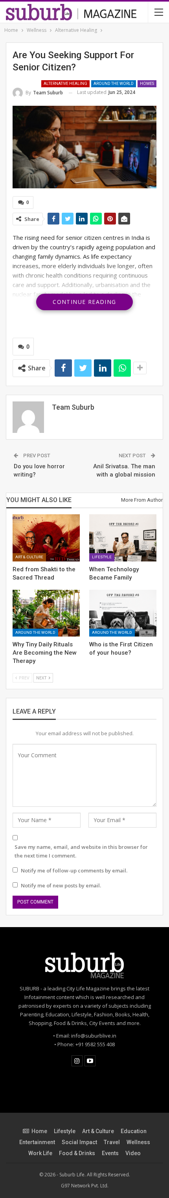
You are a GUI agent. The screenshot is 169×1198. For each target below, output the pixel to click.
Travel (112, 1142)
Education (134, 1131)
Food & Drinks (77, 1153)
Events (110, 1153)
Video (133, 1153)
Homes (147, 83)
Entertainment (37, 1142)
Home (39, 1131)
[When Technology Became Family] (122, 537)
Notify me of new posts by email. (61, 885)
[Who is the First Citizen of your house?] (122, 613)
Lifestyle (102, 557)
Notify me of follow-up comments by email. (74, 870)
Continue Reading (84, 301)
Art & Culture (29, 557)
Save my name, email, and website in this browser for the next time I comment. (81, 851)
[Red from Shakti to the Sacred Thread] (46, 537)
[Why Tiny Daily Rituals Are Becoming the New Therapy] (46, 613)
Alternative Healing (65, 83)
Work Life (40, 1153)
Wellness (138, 1142)
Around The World (114, 83)
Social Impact (79, 1142)
